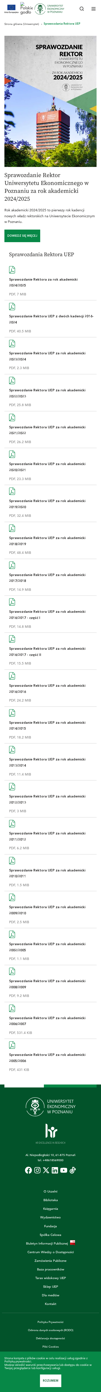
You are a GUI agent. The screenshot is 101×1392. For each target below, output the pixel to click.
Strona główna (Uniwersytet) (22, 24)
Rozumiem (50, 1380)
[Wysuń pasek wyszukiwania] (82, 9)
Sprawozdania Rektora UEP (62, 23)
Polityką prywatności (17, 1361)
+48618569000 (53, 1160)
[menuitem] (28, 1170)
